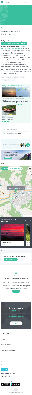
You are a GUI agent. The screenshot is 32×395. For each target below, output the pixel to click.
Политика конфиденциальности (9, 364)
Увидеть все (26, 220)
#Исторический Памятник (9, 80)
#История (8, 77)
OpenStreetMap (29, 215)
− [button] (30, 174)
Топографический (13, 168)
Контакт (3, 359)
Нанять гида (6, 142)
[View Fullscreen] (30, 168)
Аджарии (3, 48)
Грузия (2, 353)
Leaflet (23, 215)
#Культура (15, 77)
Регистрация (4, 361)
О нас (2, 356)
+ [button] (30, 171)
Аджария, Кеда (12, 34)
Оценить (16, 291)
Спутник (20, 168)
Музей (2, 36)
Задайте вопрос (11, 259)
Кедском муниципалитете (15, 48)
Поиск (16, 323)
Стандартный (5, 168)
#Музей (22, 77)
